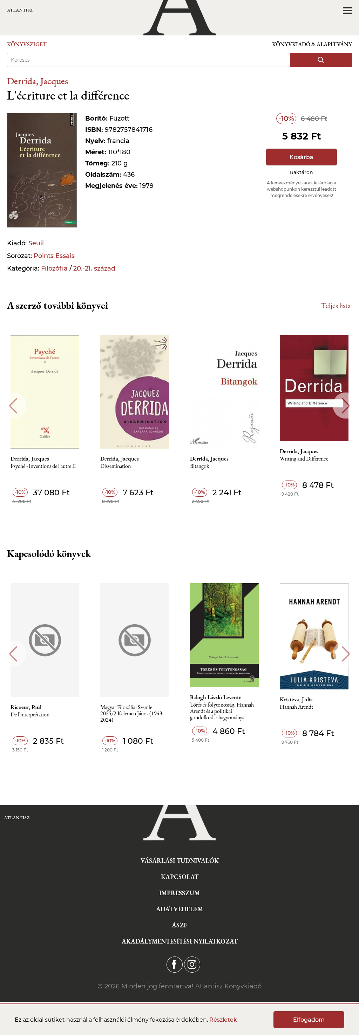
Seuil (36, 243)
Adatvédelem (179, 909)
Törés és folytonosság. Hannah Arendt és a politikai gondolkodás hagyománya (222, 711)
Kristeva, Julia (296, 699)
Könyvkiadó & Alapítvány (312, 44)
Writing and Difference (304, 459)
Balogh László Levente (216, 697)
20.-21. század (94, 268)
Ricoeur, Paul (26, 707)
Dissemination (115, 466)
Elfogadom (309, 1019)
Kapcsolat (179, 877)
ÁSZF (179, 925)
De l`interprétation (30, 714)
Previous (13, 406)
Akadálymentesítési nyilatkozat (180, 941)
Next (346, 406)
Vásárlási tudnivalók (180, 861)
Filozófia (54, 268)
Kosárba (301, 157)
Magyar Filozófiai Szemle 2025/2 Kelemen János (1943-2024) (132, 713)
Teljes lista (336, 305)
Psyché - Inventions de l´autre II (43, 466)
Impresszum (179, 893)
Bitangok (199, 466)
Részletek (223, 1019)
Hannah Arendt (296, 707)
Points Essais (54, 256)
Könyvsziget (27, 44)
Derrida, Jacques (37, 81)
